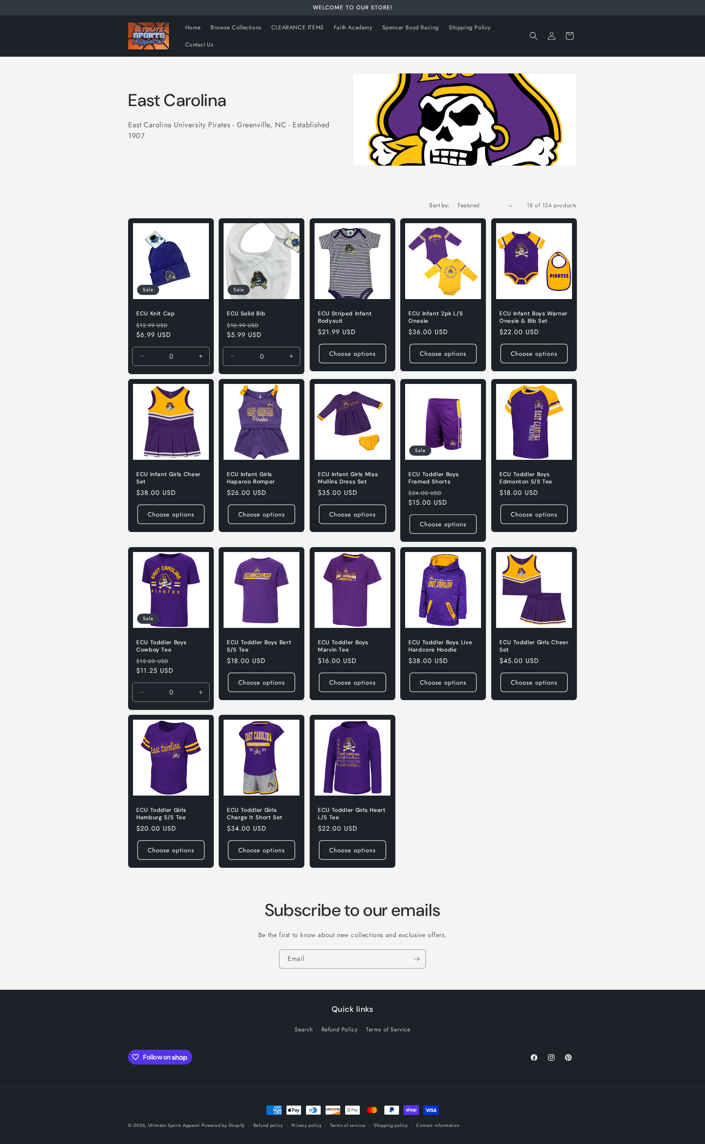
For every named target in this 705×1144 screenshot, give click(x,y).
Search (304, 1029)
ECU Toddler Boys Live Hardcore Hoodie (440, 646)
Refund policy (268, 1125)
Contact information (437, 1125)
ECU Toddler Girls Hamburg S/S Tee (161, 814)
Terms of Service (388, 1029)
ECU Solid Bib (246, 313)
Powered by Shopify (223, 1125)
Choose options (352, 353)
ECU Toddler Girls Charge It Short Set (255, 814)
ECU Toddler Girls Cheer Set (534, 646)
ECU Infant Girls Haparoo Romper (251, 478)
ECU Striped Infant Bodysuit (345, 317)
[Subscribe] (417, 959)
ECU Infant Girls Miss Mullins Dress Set (348, 478)
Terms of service (347, 1125)
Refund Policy (339, 1029)
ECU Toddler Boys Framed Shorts (433, 478)
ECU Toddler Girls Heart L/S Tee (352, 814)
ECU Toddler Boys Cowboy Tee (161, 646)
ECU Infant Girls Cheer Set (168, 478)
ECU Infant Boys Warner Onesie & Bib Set (533, 317)
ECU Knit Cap (155, 313)
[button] (534, 36)
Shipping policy (391, 1125)
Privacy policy (307, 1125)
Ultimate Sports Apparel (174, 1125)
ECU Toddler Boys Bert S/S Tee (259, 646)
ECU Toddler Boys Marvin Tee (343, 646)
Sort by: (439, 205)
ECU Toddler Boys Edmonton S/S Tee (525, 478)
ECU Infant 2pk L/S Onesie (435, 317)
